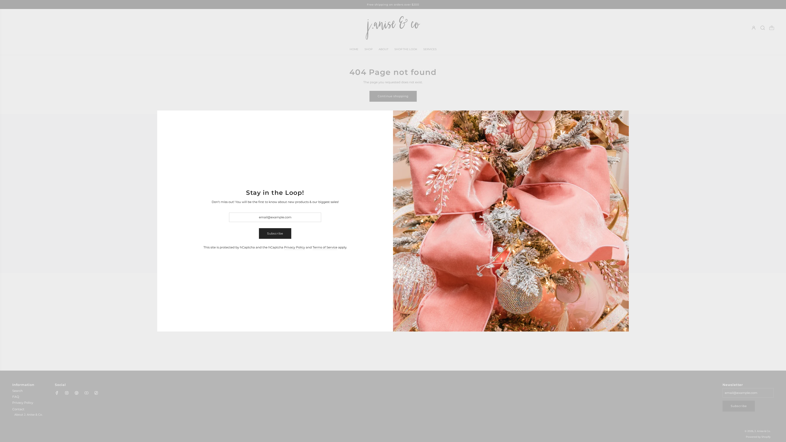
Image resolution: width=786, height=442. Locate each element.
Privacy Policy (294, 247)
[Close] (621, 117)
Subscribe (275, 233)
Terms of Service (325, 247)
